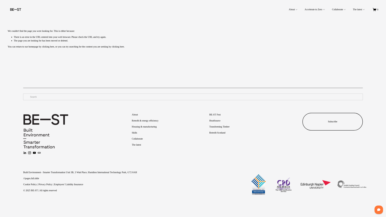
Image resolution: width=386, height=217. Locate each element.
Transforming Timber (219, 126)
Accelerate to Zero (313, 9)
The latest (357, 9)
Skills (134, 132)
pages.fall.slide (32, 178)
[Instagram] (29, 152)
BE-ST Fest (215, 114)
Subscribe (332, 121)
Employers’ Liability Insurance (68, 184)
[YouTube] (34, 152)
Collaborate (337, 9)
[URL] (39, 152)
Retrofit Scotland (217, 132)
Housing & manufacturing (144, 126)
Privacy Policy (45, 184)
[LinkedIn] (24, 152)
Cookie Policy (30, 184)
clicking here (48, 46)
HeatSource (214, 120)
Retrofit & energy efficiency (145, 120)
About (292, 9)
